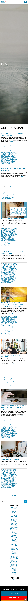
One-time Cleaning (14, 598)
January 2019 (14, 544)
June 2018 (14, 553)
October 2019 (14, 537)
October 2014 (14, 565)
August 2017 (14, 560)
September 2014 (14, 566)
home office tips (11, 151)
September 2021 (14, 529)
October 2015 (14, 561)
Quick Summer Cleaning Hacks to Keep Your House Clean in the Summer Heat (12, 304)
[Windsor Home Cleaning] (14, 2)
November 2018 (14, 547)
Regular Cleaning (14, 593)
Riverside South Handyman (9, 161)
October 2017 (14, 557)
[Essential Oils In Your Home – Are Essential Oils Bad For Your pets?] (14, 397)
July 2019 (14, 539)
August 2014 (14, 568)
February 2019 (14, 543)
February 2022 (14, 524)
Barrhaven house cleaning (6, 147)
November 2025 (14, 519)
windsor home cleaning (6, 163)
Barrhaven (7, 146)
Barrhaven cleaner (13, 146)
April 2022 (14, 522)
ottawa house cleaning (9, 159)
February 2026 (14, 515)
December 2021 (14, 527)
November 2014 (14, 564)
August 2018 (14, 551)
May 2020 (14, 535)
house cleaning (6, 187)
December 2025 (14, 518)
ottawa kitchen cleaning (6, 278)
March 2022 (14, 523)
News (14, 581)
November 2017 (14, 556)
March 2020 (14, 536)
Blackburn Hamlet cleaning (6, 185)
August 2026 (14, 507)
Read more (11, 141)
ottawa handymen (5, 276)
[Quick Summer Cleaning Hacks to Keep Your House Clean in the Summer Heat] (14, 294)
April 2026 (14, 512)
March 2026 (14, 514)
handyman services (12, 150)
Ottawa (13, 155)
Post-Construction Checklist (13, 218)
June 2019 (14, 540)
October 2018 (14, 548)
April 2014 (14, 573)
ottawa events (11, 274)
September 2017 (14, 559)
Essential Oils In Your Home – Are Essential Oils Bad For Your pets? (13, 407)
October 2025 (14, 520)
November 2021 (14, 528)
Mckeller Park (4, 154)
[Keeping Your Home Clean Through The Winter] (14, 449)
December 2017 (14, 555)
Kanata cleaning (8, 152)
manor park (14, 153)
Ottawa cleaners (4, 156)
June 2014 (14, 570)
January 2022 (14, 526)
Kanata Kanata (4, 188)
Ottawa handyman (9, 157)
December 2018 (14, 545)
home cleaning (4, 151)
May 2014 (14, 572)
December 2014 (14, 563)
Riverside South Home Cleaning (7, 162)
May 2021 (14, 532)
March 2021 (14, 533)
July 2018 (14, 552)
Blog (3, 145)
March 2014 (14, 574)
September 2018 (14, 549)
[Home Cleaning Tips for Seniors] (14, 346)
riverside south (4, 279)
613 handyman (9, 145)
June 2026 (14, 510)
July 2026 (14, 508)
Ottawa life (10, 160)
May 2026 (14, 511)
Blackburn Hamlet (5, 183)
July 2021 (14, 531)
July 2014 (14, 569)
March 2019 (14, 541)
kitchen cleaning (8, 153)
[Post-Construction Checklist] (14, 210)
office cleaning (8, 155)
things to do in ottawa (9, 281)
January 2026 (14, 516)
